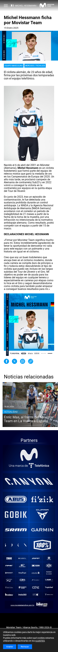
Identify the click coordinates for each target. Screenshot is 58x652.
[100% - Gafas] (42, 545)
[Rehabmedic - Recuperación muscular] (35, 580)
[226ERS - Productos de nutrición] (9, 558)
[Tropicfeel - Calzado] (49, 587)
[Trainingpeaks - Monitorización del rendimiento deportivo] (22, 587)
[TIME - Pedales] (9, 565)
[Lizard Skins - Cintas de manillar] (22, 565)
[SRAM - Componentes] (16, 530)
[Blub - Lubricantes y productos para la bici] (49, 565)
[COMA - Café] (22, 580)
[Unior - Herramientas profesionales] (49, 580)
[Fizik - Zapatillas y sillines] (42, 499)
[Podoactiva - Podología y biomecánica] (35, 573)
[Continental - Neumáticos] (9, 573)
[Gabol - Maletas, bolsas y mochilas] (22, 558)
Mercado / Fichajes (35, 66)
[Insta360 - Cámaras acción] (22, 594)
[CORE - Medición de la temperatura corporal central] (35, 587)
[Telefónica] (29, 465)
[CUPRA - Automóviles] (42, 514)
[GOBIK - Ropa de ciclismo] (16, 514)
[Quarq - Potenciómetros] (49, 558)
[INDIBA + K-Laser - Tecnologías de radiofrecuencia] (49, 573)
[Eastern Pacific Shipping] (35, 594)
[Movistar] (29, 454)
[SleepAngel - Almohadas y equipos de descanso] (22, 573)
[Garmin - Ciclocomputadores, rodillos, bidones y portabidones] (42, 530)
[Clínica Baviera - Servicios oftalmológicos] (9, 587)
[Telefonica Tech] (49, 594)
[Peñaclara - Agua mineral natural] (9, 580)
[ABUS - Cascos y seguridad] (16, 499)
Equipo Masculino (14, 66)
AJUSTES (40, 641)
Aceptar (9, 647)
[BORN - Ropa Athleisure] (16, 545)
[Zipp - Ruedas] (35, 558)
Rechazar (25, 647)
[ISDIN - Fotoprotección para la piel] (35, 565)
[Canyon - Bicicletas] (29, 481)
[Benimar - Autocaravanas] (9, 594)
